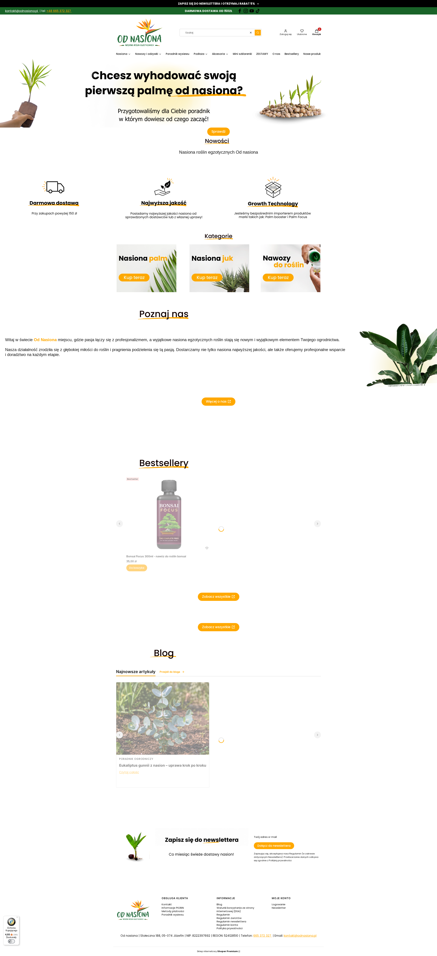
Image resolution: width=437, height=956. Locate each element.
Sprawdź (218, 131)
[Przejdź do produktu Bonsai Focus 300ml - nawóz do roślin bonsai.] (169, 514)
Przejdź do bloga (170, 671)
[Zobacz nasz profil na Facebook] (240, 11)
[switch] (11, 941)
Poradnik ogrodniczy (136, 759)
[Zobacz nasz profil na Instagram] (246, 11)
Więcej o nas (216, 401)
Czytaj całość (129, 772)
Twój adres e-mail (265, 837)
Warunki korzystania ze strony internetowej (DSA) (235, 909)
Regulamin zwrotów (229, 918)
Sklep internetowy (217, 951)
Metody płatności (173, 911)
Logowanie (278, 904)
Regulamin (223, 914)
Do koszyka (136, 568)
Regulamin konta (227, 925)
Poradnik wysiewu (173, 914)
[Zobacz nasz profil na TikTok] (258, 11)
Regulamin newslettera (231, 921)
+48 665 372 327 (59, 11)
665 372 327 (262, 936)
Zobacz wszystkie (216, 596)
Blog (219, 904)
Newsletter (279, 908)
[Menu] (17, 918)
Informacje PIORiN (173, 908)
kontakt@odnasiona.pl (21, 11)
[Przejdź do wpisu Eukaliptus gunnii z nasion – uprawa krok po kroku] (162, 718)
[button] (258, 33)
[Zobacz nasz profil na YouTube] (252, 11)
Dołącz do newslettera (274, 846)
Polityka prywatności (230, 928)
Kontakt (167, 904)
